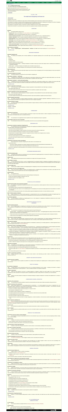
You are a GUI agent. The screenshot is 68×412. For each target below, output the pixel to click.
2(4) (8, 77)
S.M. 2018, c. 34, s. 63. (11, 148)
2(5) (8, 81)
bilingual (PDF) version (22, 6)
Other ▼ (47, 2)
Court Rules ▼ (37, 2)
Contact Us (44, 410)
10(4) (8, 222)
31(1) (8, 375)
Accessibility (15, 410)
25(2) (8, 344)
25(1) (8, 340)
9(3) (8, 198)
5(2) (8, 117)
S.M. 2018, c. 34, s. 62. (11, 138)
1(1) (8, 31)
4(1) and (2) (9, 106)
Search (18, 2)
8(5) (8, 169)
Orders (43, 2)
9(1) (8, 184)
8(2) (8, 158)
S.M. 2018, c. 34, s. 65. (11, 391)
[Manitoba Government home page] (54, 410)
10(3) (8, 218)
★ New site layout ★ (9, 3)
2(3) (8, 74)
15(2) (8, 285)
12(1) (8, 244)
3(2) (8, 98)
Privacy (37, 410)
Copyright (30, 410)
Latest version (10, 12)
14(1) (8, 267)
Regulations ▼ (29, 2)
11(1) (8, 226)
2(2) (8, 70)
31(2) (8, 389)
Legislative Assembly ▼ (55, 2)
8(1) (8, 154)
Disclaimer (23, 410)
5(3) (8, 120)
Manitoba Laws (11, 2)
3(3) (8, 102)
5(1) (8, 113)
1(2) (8, 48)
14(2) (8, 271)
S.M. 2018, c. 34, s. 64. (11, 179)
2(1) (8, 55)
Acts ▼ (24, 2)
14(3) (8, 275)
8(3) (8, 161)
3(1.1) (9, 92)
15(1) (8, 282)
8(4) (8, 166)
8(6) (8, 173)
